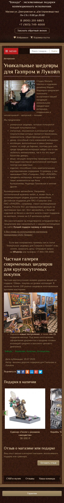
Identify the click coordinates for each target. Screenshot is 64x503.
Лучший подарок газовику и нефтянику (33, 227)
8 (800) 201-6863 (32, 20)
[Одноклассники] (27, 372)
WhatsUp (17, 252)
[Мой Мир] (32, 372)
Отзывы (29, 478)
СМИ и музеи (13, 478)
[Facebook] (23, 372)
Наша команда (47, 478)
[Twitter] (40, 372)
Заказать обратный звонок (32, 30)
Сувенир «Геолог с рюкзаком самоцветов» (25, 433)
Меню (13, 51)
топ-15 (52, 334)
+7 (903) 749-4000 (32, 24)
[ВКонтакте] (19, 372)
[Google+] (36, 372)
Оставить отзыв (48, 463)
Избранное (22, 37)
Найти (54, 51)
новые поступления (30, 334)
